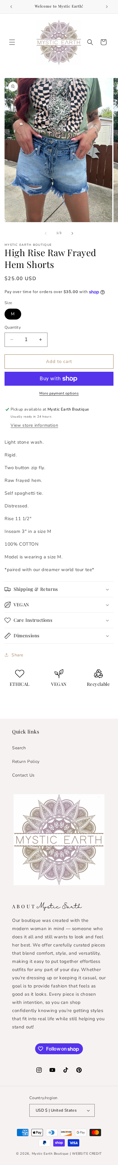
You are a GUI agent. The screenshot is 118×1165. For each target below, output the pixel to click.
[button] (12, 42)
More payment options (59, 393)
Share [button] (17, 655)
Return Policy (26, 761)
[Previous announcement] (11, 6)
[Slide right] (72, 233)
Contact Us (23, 775)
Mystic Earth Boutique (50, 1153)
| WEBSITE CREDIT (86, 1153)
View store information (34, 425)
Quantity (13, 327)
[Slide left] (45, 233)
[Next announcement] (106, 6)
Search (19, 748)
